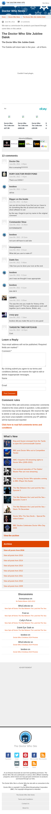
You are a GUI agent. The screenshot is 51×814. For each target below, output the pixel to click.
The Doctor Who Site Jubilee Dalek (34, 17)
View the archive (11, 536)
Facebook (8, 759)
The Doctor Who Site (25, 746)
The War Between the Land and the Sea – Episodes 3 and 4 (29, 498)
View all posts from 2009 (13, 586)
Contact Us (25, 804)
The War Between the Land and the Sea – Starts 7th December (29, 508)
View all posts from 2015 (13, 555)
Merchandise (34, 759)
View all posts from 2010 (13, 581)
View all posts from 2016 (14, 550)
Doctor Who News (14, 17)
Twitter (17, 759)
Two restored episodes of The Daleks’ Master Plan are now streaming (27, 470)
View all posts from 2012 (13, 571)
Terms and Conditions (25, 799)
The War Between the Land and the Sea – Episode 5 (29, 489)
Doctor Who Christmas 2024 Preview (25, 637)
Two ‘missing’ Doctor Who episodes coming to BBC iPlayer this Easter (30, 479)
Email (4, 385)
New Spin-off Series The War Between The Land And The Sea (25, 608)
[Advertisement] (25, 696)
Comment (7, 351)
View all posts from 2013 (13, 566)
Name (4, 378)
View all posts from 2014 (13, 560)
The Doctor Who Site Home (25, 795)
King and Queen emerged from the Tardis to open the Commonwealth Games (29, 442)
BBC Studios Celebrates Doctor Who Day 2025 (29, 526)
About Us (25, 808)
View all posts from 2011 (13, 576)
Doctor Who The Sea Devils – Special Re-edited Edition (29, 517)
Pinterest (25, 759)
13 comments (25, 22)
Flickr (17, 767)
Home (4, 17)
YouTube (25, 767)
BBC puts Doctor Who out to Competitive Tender (29, 451)
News (34, 767)
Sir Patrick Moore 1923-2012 (25, 601)
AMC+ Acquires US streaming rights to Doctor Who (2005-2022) (28, 461)
